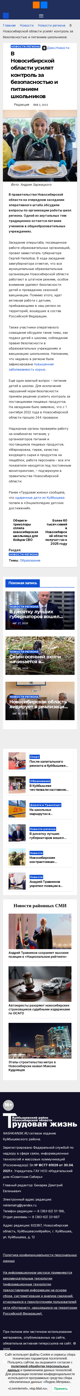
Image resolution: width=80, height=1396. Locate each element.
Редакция (21, 104)
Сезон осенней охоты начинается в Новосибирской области (38, 661)
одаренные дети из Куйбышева (39, 498)
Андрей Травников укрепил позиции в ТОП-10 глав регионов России (47, 888)
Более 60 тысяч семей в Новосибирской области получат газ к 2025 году (56, 532)
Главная (9, 25)
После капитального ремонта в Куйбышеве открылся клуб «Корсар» (50, 766)
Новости (27, 25)
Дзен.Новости (58, 48)
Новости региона (51, 25)
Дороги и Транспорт (45, 805)
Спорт (34, 756)
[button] (75, 16)
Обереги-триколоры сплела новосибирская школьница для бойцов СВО (25, 530)
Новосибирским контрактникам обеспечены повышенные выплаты (48, 864)
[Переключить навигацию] (41, 15)
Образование (30, 560)
